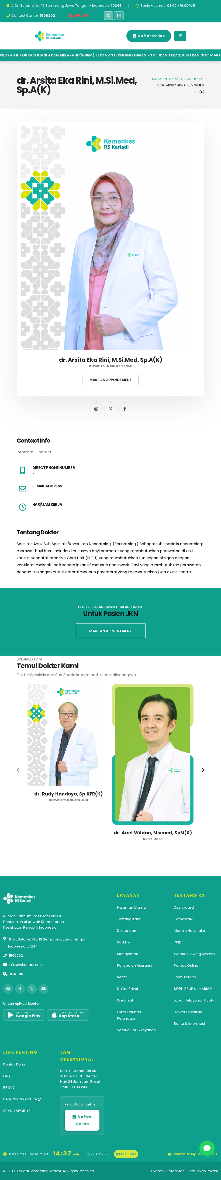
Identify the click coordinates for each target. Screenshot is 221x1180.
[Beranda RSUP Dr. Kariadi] (50, 36)
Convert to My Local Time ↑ (195, 1154)
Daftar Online (151, 35)
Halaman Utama (165, 79)
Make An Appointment (110, 379)
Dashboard (184, 907)
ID (108, 16)
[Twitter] (110, 408)
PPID (177, 942)
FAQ (6, 1075)
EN (119, 16)
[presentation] (19, 771)
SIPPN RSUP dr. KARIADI (193, 988)
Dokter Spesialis (188, 1011)
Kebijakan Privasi (203, 1171)
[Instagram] (96, 408)
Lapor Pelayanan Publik (194, 1000)
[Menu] (180, 36)
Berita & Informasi (189, 1023)
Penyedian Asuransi (134, 965)
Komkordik (183, 919)
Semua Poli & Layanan (136, 1030)
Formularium (185, 977)
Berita (122, 977)
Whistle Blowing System (194, 953)
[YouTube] (44, 989)
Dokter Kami (194, 79)
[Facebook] (124, 408)
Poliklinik (124, 942)
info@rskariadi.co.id (26, 964)
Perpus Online (186, 965)
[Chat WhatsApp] (207, 1148)
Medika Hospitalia (189, 930)
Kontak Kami (14, 1064)
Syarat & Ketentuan (168, 1171)
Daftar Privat (127, 988)
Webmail (125, 1000)
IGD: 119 (16, 973)
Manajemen (127, 953)
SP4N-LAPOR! (15, 1110)
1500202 (16, 955)
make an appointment (110, 631)
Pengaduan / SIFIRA (20, 1099)
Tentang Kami (129, 919)
